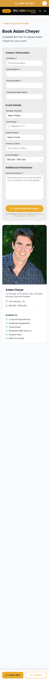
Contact (7, 11)
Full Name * (11, 58)
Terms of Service (28, 216)
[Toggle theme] (44, 3)
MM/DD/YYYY (18, 126)
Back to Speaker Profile (17, 23)
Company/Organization (17, 92)
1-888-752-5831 (26, 3)
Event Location (13, 143)
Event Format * (12, 132)
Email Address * (13, 69)
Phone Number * (14, 80)
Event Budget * (13, 155)
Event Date (12, 121)
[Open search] (40, 10)
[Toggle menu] (44, 10)
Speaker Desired (14, 111)
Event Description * (15, 173)
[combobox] (24, 137)
